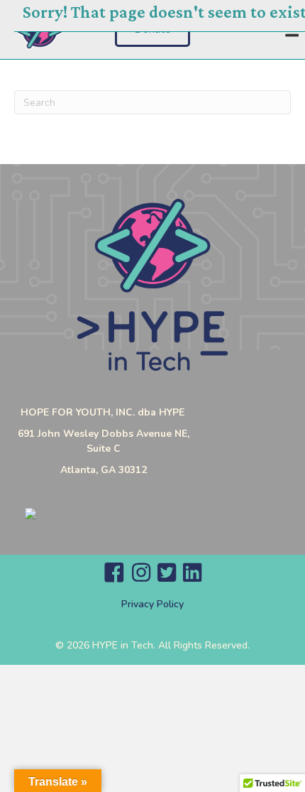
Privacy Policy (152, 604)
